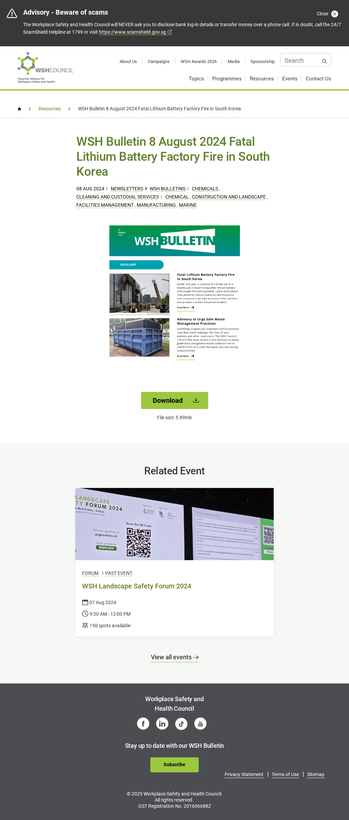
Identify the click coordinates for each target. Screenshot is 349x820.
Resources (262, 79)
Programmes (227, 79)
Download (168, 400)
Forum (90, 573)
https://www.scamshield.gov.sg (132, 32)
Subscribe (174, 764)
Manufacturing (156, 205)
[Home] (19, 109)
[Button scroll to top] (327, 792)
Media (234, 61)
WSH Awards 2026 (199, 61)
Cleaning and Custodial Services (117, 197)
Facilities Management (105, 205)
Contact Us (318, 79)
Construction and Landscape (229, 197)
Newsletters (127, 188)
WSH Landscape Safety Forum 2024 (136, 586)
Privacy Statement (244, 774)
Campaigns (159, 61)
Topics (196, 79)
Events (290, 79)
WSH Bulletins (167, 188)
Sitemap (315, 774)
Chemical (177, 197)
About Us (128, 61)
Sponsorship (263, 61)
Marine (188, 205)
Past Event (118, 573)
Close (323, 13)
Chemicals (205, 188)
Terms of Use (285, 774)
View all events (172, 657)
